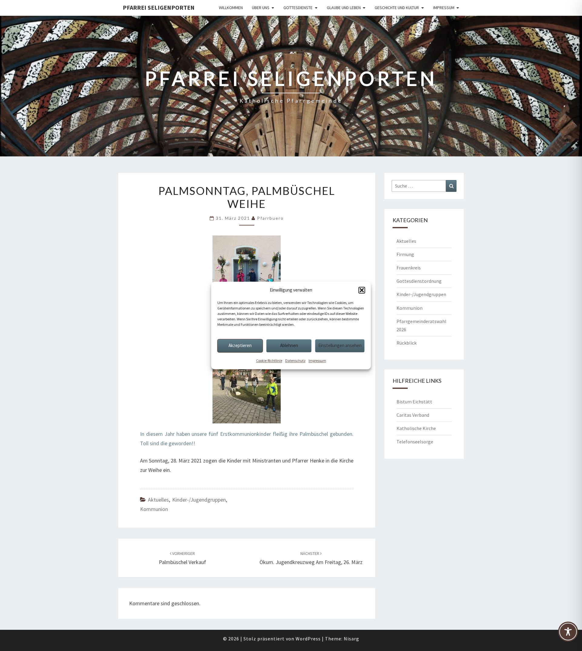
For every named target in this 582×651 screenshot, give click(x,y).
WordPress (308, 639)
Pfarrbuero (270, 218)
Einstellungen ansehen (340, 345)
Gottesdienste (298, 7)
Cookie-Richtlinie (269, 360)
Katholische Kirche (416, 428)
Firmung (405, 254)
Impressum (317, 360)
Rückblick (406, 343)
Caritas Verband (412, 415)
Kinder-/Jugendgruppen (199, 499)
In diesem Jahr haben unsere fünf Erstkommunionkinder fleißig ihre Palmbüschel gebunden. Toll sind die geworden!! (246, 438)
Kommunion (154, 509)
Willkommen (231, 7)
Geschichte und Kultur (397, 7)
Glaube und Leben (344, 7)
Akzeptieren (240, 345)
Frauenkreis (408, 268)
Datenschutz (295, 360)
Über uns (260, 7)
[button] (362, 290)
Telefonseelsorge (414, 442)
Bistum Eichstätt (414, 402)
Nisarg (351, 639)
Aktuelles (158, 499)
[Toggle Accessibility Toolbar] (568, 634)
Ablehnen (289, 345)
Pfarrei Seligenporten (159, 7)
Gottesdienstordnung (419, 281)
